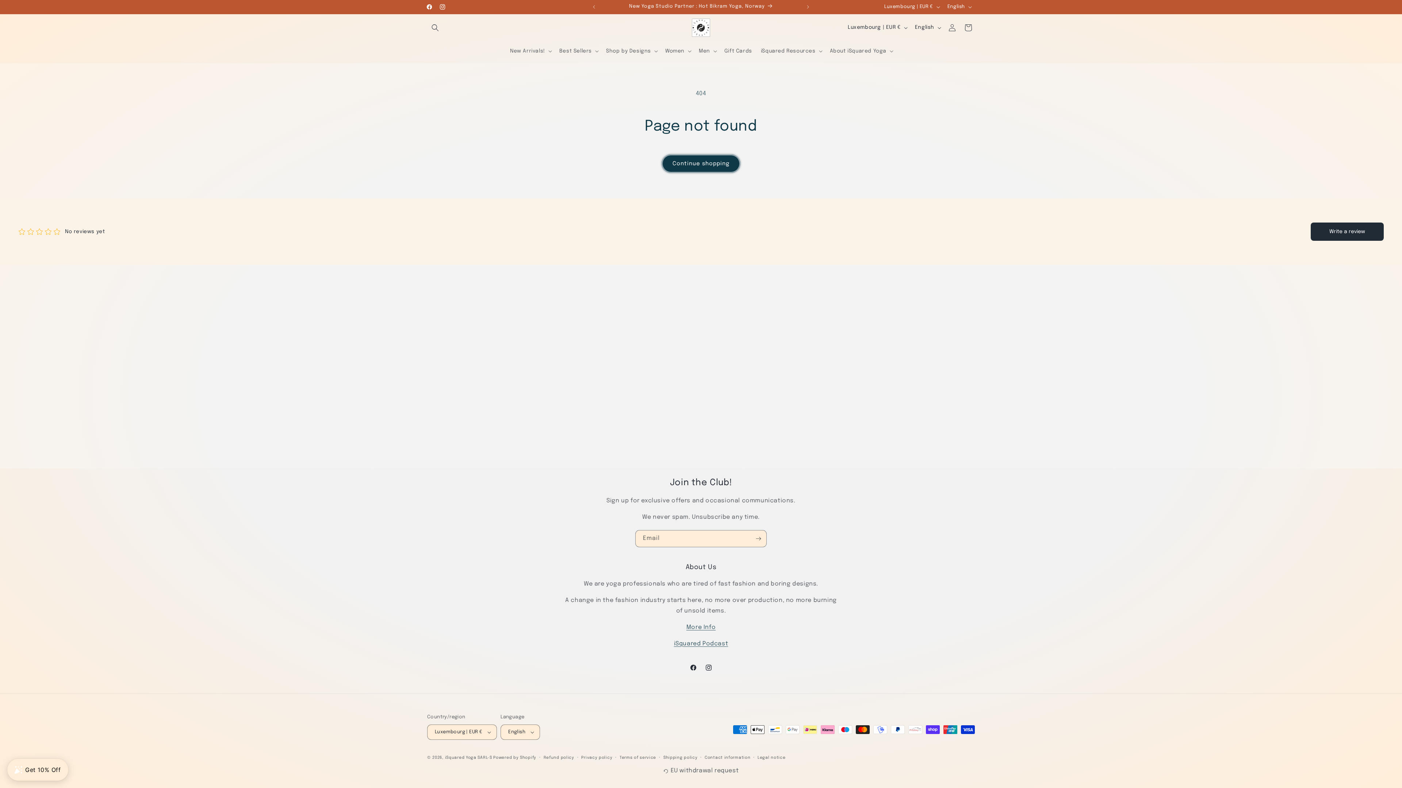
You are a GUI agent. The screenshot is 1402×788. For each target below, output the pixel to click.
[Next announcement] (808, 7)
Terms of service (638, 758)
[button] (435, 28)
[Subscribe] (758, 538)
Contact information (727, 758)
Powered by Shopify (514, 758)
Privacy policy (596, 758)
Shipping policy (680, 758)
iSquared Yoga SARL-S (468, 758)
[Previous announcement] (594, 7)
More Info (701, 627)
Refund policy (559, 758)
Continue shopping (701, 164)
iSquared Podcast (701, 644)
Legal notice (771, 758)
